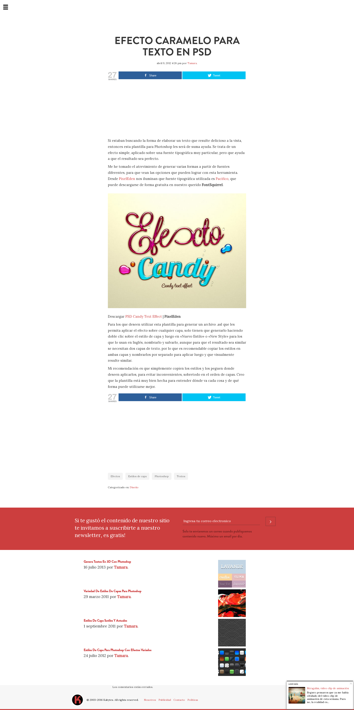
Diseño (134, 487)
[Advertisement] (177, 110)
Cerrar (351, 683)
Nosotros (150, 700)
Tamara (192, 63)
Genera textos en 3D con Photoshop (107, 561)
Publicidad (165, 700)
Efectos (115, 476)
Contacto (179, 700)
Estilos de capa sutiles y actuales (105, 620)
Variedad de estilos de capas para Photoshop (112, 591)
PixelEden (127, 179)
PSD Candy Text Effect (143, 316)
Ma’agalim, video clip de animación (328, 688)
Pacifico (222, 179)
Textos (181, 476)
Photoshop (162, 476)
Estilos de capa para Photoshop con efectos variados (117, 650)
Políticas (193, 700)
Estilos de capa (137, 476)
